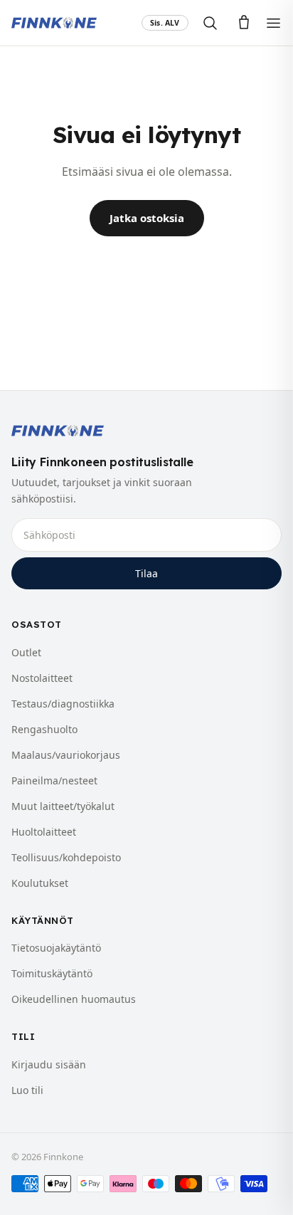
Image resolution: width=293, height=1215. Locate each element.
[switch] (165, 23)
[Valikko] (273, 23)
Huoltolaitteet (43, 831)
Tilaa (146, 573)
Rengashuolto (44, 729)
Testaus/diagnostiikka (62, 703)
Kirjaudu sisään (48, 1064)
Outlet (26, 652)
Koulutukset (39, 883)
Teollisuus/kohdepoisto (66, 857)
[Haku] (210, 23)
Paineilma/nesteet (54, 780)
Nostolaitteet (42, 678)
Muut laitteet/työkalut (62, 806)
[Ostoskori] (244, 23)
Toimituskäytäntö (51, 973)
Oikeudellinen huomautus (73, 999)
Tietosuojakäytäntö (56, 947)
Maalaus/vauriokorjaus (65, 755)
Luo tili (27, 1090)
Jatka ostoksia (147, 218)
